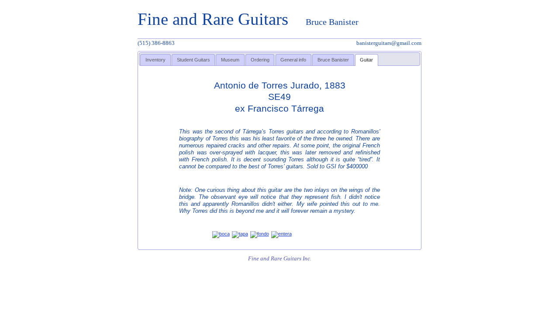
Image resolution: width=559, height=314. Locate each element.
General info (293, 59)
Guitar (366, 59)
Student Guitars (193, 59)
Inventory (155, 59)
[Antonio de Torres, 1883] (221, 233)
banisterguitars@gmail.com (388, 43)
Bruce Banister (333, 59)
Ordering (260, 59)
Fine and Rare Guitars (248, 19)
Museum (230, 59)
